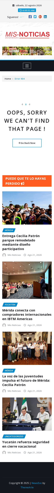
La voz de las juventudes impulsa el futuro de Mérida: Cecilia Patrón (26, 380)
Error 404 (20, 78)
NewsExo (37, 483)
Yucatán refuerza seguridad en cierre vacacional (25, 444)
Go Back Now (28, 142)
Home (8, 78)
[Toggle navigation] (27, 66)
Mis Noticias (14, 254)
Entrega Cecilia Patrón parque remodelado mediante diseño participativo (21, 242)
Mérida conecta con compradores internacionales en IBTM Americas (26, 314)
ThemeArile (27, 487)
